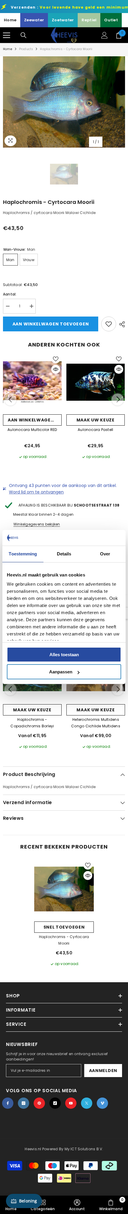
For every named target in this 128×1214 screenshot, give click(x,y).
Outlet (111, 20)
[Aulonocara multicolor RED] (32, 382)
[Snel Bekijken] (55, 369)
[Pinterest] (39, 1103)
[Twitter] (86, 1103)
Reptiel (89, 20)
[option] (64, 102)
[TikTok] (55, 1103)
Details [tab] (64, 553)
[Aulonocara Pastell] (95, 382)
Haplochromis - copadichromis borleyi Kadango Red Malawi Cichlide (32, 723)
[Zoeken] (23, 35)
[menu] (6, 35)
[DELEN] (120, 324)
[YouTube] (71, 1103)
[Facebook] (7, 1103)
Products (26, 49)
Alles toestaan (64, 654)
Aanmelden (103, 1071)
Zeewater (34, 20)
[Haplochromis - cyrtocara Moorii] (64, 889)
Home (10, 20)
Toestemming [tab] (23, 553)
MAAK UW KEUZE (96, 420)
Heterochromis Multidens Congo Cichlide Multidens (95, 723)
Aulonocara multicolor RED (32, 429)
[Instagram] (23, 1103)
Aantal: (10, 294)
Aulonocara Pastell (95, 429)
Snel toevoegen (64, 927)
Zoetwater (63, 20)
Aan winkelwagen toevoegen (51, 324)
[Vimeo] (102, 1103)
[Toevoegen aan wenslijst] (108, 324)
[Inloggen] (104, 35)
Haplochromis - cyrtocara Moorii (64, 940)
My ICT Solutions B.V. (84, 1148)
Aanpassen (60, 671)
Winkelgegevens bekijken (36, 524)
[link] (77, 1205)
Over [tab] (105, 553)
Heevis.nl (33, 1148)
